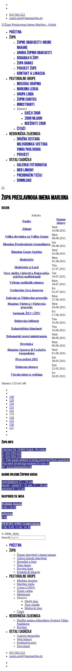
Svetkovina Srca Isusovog (26, 290)
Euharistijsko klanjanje (26, 328)
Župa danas (25, 63)
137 (11, 427)
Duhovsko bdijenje (26, 320)
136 (11, 424)
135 (11, 421)
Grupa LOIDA (25, 94)
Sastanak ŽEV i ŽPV (27, 313)
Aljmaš (26, 228)
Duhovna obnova (26, 366)
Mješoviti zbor (35, 123)
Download (24, 180)
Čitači (21, 128)
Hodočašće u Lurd (27, 267)
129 (11, 400)
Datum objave (60, 221)
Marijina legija (27, 89)
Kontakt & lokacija (31, 73)
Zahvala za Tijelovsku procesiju (26, 297)
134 (11, 417)
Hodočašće (27, 259)
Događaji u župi (27, 58)
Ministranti (25, 104)
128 (11, 396)
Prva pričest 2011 (26, 359)
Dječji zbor (32, 113)
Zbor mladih (33, 118)
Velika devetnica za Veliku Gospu (26, 236)
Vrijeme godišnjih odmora (27, 282)
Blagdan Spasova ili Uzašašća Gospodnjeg (26, 351)
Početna (15, 32)
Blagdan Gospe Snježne (26, 251)
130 (11, 403)
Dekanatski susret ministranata (26, 336)
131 (11, 407)
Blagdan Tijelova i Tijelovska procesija (27, 305)
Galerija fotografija (32, 165)
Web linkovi (25, 170)
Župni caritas (26, 99)
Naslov (26, 221)
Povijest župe (26, 68)
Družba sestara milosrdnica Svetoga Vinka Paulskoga (32, 144)
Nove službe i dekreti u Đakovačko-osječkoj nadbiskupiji (27, 274)
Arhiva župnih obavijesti (34, 52)
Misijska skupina (29, 83)
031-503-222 (17, 14)
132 (11, 410)
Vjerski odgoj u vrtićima (26, 374)
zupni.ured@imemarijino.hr (26, 18)
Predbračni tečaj (29, 175)
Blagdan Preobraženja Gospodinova (26, 244)
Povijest (23, 154)
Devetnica (26, 343)
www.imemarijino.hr (19, 467)
